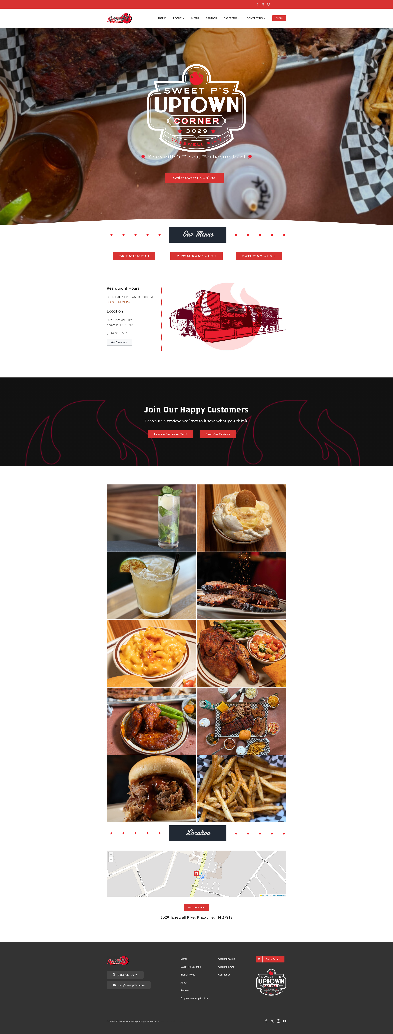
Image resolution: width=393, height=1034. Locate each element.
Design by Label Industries (172, 1021)
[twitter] (263, 4)
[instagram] (268, 4)
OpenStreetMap (279, 895)
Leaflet (265, 895)
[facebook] (257, 4)
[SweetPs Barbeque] (119, 14)
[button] (197, 874)
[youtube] (284, 1021)
